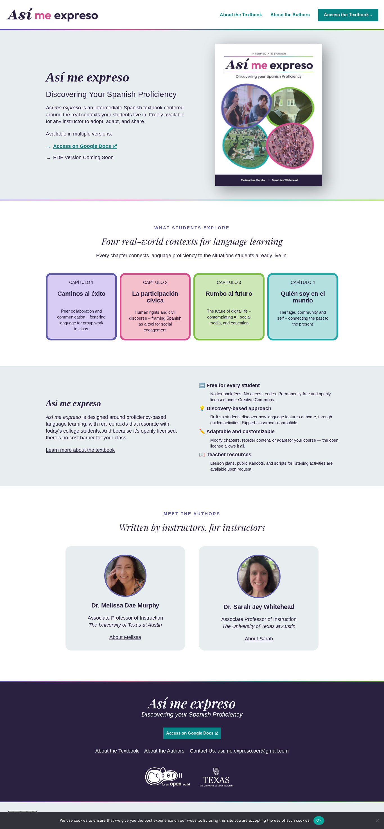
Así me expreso (192, 703)
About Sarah (259, 638)
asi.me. (226, 751)
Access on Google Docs (82, 146)
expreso (243, 751)
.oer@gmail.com (270, 751)
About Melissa (125, 637)
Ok (318, 820)
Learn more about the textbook (80, 450)
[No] (377, 820)
